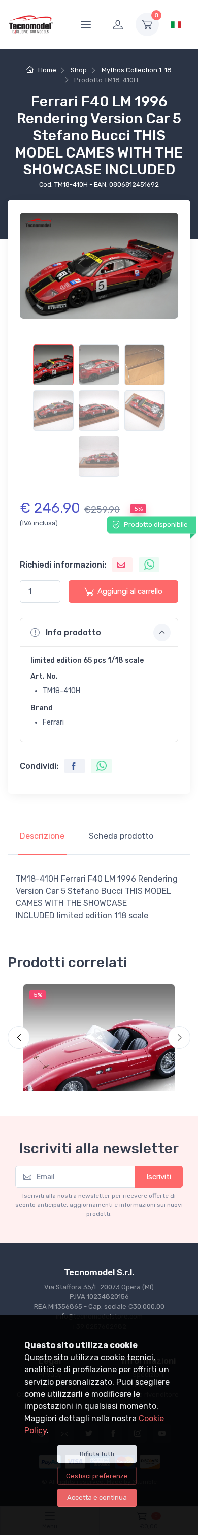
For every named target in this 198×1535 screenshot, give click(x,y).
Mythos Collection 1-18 (137, 70)
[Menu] (86, 24)
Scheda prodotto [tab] (121, 836)
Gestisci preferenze (97, 1476)
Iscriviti (158, 1176)
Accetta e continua (97, 1497)
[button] (99, 632)
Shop (79, 70)
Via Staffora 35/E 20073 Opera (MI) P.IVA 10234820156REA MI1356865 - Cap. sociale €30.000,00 (99, 1296)
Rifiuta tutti (97, 1454)
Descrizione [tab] (42, 836)
